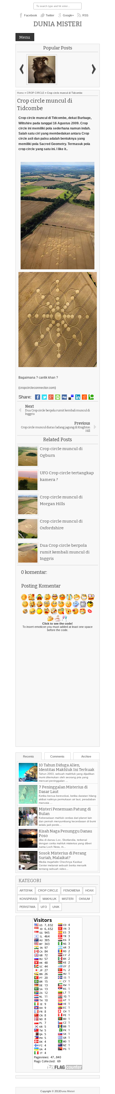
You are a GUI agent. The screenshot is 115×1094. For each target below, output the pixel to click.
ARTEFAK (26, 890)
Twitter (50, 15)
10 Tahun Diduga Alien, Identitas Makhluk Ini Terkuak (66, 778)
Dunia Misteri (57, 24)
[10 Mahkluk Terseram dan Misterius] (41, 69)
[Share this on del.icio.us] (71, 397)
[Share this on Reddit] (84, 397)
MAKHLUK (49, 898)
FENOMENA (71, 890)
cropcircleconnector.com (37, 388)
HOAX (89, 890)
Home (20, 93)
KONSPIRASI (28, 898)
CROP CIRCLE (35, 93)
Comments (57, 756)
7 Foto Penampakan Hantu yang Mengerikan (63, 766)
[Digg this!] (64, 397)
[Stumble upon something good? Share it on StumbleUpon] (57, 397)
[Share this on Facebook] (37, 397)
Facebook (30, 15)
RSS (85, 15)
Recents (28, 756)
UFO (44, 906)
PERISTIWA (27, 906)
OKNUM (84, 898)
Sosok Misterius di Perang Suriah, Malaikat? (62, 866)
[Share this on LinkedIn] (77, 397)
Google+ (68, 15)
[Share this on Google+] (50, 397)
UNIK (55, 906)
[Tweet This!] (44, 397)
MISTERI (68, 898)
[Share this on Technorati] (91, 397)
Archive (86, 756)
